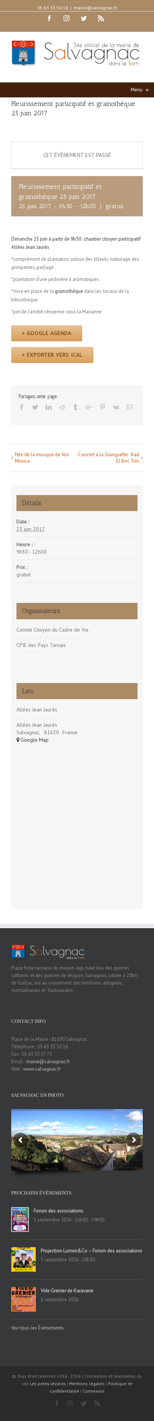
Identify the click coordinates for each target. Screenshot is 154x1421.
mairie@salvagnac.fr (95, 7)
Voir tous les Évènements (37, 1328)
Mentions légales (87, 1383)
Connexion (93, 1391)
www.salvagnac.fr (42, 1069)
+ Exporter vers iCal (52, 354)
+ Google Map (32, 739)
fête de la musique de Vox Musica (42, 457)
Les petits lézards (48, 1383)
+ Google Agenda (46, 333)
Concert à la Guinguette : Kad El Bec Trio (108, 457)
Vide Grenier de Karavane (67, 1290)
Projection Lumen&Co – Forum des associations (91, 1251)
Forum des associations (58, 1211)
